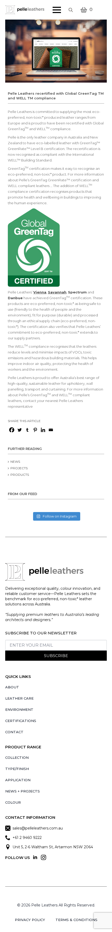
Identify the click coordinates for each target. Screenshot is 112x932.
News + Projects (22, 791)
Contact (14, 732)
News (15, 462)
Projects (19, 468)
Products (19, 475)
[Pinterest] (35, 429)
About (12, 687)
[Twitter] (19, 429)
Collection (17, 757)
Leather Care (19, 698)
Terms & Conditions (76, 920)
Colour (13, 802)
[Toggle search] (71, 10)
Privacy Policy (30, 920)
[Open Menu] (57, 10)
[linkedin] (35, 857)
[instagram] (43, 857)
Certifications (20, 721)
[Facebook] (11, 429)
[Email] (50, 429)
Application (17, 780)
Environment (19, 709)
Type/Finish (17, 769)
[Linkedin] (43, 429)
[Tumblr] (27, 429)
